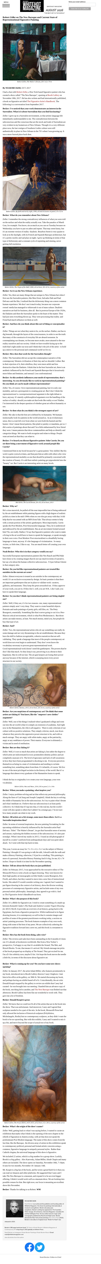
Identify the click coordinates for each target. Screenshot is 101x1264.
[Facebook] (29, 1247)
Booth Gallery (53, 95)
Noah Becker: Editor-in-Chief (50, 1257)
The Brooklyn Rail (35, 849)
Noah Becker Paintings (29, 1232)
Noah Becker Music (43, 1232)
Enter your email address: (77, 2)
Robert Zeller (21, 92)
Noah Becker (29, 1204)
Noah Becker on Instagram (13, 1232)
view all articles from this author (14, 1237)
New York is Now (54, 1217)
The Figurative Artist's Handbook (41, 101)
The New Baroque (42, 989)
